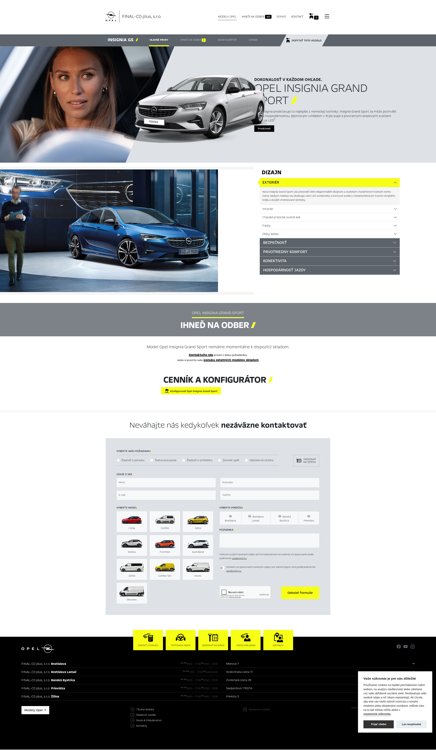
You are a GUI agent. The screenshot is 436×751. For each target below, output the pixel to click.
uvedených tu (239, 558)
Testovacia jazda (165, 460)
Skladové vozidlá (146, 715)
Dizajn (271, 172)
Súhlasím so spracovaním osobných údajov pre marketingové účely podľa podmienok (271, 569)
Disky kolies (270, 234)
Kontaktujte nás (201, 355)
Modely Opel (227, 17)
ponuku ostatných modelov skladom (231, 360)
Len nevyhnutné (411, 724)
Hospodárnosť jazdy (284, 270)
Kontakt (297, 17)
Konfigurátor (227, 40)
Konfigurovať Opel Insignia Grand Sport (193, 391)
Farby (266, 225)
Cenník (253, 40)
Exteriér (270, 182)
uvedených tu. (234, 571)
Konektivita (274, 260)
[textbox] (166, 483)
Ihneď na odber (256, 17)
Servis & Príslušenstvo (149, 720)
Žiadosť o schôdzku (199, 460)
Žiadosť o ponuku (132, 460)
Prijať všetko (378, 724)
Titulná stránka (145, 709)
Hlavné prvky (159, 40)
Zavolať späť (231, 460)
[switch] (222, 568)
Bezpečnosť (275, 242)
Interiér (267, 209)
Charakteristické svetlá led (281, 217)
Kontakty (141, 725)
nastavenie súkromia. (377, 713)
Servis (281, 17)
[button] (300, 592)
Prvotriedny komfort (285, 251)
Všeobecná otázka (262, 460)
